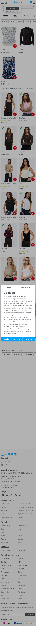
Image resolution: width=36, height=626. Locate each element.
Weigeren (17, 339)
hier (8, 326)
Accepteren (28, 339)
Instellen (6, 339)
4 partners (22, 306)
